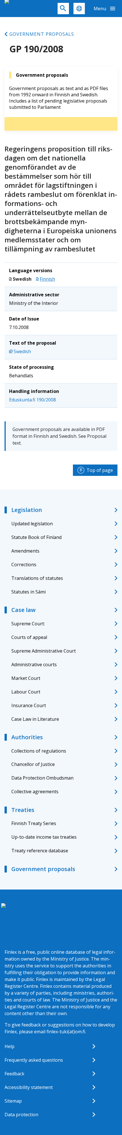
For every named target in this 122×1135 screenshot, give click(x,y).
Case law (23, 610)
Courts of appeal (29, 637)
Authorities (27, 737)
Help (9, 1046)
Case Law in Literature (35, 719)
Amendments (25, 551)
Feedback (14, 1074)
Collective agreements (34, 791)
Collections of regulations (38, 751)
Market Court (25, 678)
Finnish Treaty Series (33, 823)
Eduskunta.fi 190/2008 (32, 400)
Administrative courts (34, 664)
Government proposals (41, 34)
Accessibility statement (29, 1087)
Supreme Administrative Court (43, 651)
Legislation (26, 510)
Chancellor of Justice (33, 764)
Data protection (21, 1114)
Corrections (23, 564)
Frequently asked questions (34, 1060)
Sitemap (13, 1101)
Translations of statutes (37, 578)
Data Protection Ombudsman (42, 778)
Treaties (22, 810)
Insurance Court (28, 705)
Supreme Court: (28, 623)
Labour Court (25, 692)
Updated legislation (32, 523)
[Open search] (63, 8)
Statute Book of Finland (36, 537)
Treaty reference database (39, 850)
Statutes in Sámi (28, 592)
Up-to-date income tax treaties (44, 837)
